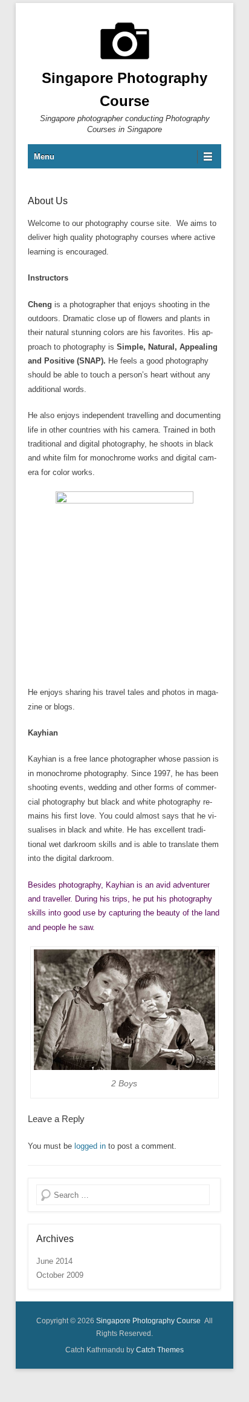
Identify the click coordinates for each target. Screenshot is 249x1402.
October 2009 (59, 1275)
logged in (90, 1146)
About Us (48, 201)
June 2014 (54, 1261)
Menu (44, 156)
